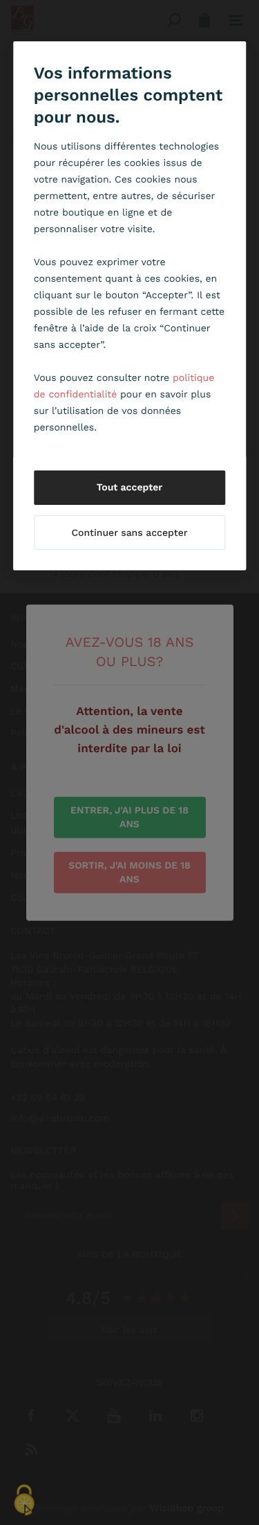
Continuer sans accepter (129, 533)
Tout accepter (130, 487)
